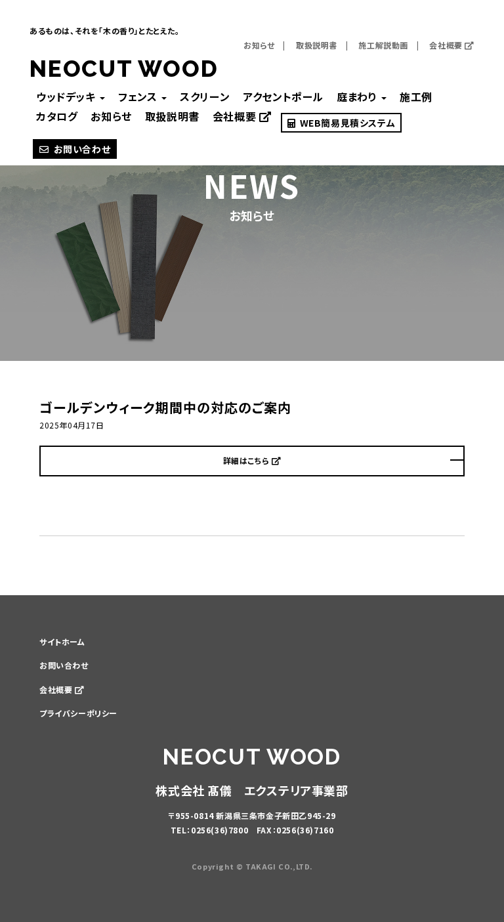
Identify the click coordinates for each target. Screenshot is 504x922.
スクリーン (205, 96)
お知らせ (258, 45)
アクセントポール (283, 96)
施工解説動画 (383, 45)
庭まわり (358, 96)
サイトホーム (62, 641)
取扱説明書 (316, 45)
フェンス (139, 96)
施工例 (416, 96)
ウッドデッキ (67, 96)
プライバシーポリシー (78, 713)
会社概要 (447, 45)
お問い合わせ (82, 149)
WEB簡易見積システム (346, 122)
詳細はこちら (247, 460)
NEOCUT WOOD (124, 68)
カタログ (56, 116)
